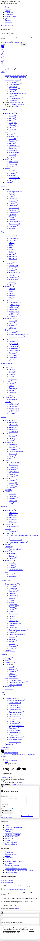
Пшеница (13, 628)
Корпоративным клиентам (14, 861)
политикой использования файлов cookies (18, 931)
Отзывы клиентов (11, 872)
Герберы (13, 203)
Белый (12, 139)
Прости (13, 96)
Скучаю (13, 100)
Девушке (13, 173)
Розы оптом (14, 728)
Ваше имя (4, 796)
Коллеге (12, 175)
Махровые (13, 465)
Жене (12, 180)
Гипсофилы (13, 388)
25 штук (13, 120)
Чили (12, 503)
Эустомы (13, 228)
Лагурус (13, 609)
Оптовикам (9, 14)
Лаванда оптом (15, 719)
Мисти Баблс (14, 348)
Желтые (12, 275)
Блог (6, 18)
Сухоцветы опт (11, 744)
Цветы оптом (15, 733)
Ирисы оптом (14, 716)
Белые (12, 268)
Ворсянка (13, 586)
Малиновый (14, 150)
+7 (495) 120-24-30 (17, 104)
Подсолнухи (14, 221)
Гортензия (13, 595)
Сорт (8, 339)
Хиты (8, 660)
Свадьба (13, 87)
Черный (12, 157)
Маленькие (14, 526)
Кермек (12, 600)
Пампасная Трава (15, 623)
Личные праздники (13, 80)
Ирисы (12, 215)
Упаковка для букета (12, 836)
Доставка (8, 9)
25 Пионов (13, 429)
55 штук (13, 127)
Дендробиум (14, 212)
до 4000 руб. (14, 312)
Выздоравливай (16, 98)
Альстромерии (15, 192)
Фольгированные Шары (19, 682)
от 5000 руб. (14, 411)
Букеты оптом (15, 703)
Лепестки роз (14, 238)
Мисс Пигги (14, 346)
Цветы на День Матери (13, 833)
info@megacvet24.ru (16, 102)
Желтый (13, 143)
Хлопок (12, 390)
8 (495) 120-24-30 (7, 25)
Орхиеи (12, 395)
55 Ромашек (13, 522)
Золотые (12, 284)
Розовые (13, 270)
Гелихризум (14, 589)
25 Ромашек (13, 517)
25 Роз (12, 247)
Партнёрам (9, 852)
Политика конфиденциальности (16, 869)
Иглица (12, 598)
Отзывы (8, 20)
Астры (12, 194)
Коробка (13, 321)
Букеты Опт (5, 747)
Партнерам (9, 12)
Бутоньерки (14, 399)
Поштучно (14, 240)
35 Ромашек (13, 520)
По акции (9, 182)
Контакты (8, 22)
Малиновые (14, 272)
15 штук (13, 118)
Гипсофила (14, 205)
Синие (12, 440)
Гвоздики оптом (15, 707)
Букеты (3, 109)
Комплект (9, 397)
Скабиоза (13, 632)
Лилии (12, 217)
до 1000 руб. (14, 305)
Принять (20, 936)
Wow (11, 360)
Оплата (7, 11)
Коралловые (14, 279)
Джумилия (13, 344)
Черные (12, 282)
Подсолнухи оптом (16, 726)
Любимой (13, 485)
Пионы (12, 383)
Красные (13, 266)
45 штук (13, 125)
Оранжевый (14, 148)
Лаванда (13, 607)
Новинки (10, 663)
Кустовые (13, 332)
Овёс (11, 618)
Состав (8, 547)
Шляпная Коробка (16, 451)
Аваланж (13, 341)
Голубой (12, 372)
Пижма (12, 625)
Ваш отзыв (5, 805)
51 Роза (13, 252)
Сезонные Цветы (11, 842)
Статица (13, 637)
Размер (8, 286)
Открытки (13, 671)
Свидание (14, 82)
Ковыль (12, 602)
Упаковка (9, 318)
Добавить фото (7, 811)
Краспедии (14, 605)
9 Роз (11, 243)
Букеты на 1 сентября (12, 835)
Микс (12, 134)
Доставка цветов (11, 854)
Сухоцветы (5, 580)
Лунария (12, 616)
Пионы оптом (14, 723)
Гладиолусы (14, 208)
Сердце (12, 328)
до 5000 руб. (14, 314)
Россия (12, 494)
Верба (12, 196)
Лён (11, 611)
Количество (10, 113)
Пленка (12, 456)
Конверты (13, 676)
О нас (7, 7)
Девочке (13, 487)
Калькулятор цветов (11, 753)
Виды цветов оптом (13, 698)
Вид (7, 159)
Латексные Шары (16, 680)
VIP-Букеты (9, 838)
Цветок (8, 381)
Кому (8, 169)
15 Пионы (13, 427)
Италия (13, 501)
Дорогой (13, 413)
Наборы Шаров (15, 685)
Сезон (8, 529)
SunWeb (16, 909)
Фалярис (13, 639)
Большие (13, 476)
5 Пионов (13, 422)
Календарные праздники (15, 76)
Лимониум (13, 614)
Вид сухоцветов (12, 584)
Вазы (11, 667)
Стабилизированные (17, 337)
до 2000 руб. (14, 307)
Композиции (14, 449)
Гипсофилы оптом (16, 712)
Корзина (13, 325)
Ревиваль (13, 353)
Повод (3, 72)
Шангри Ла (14, 357)
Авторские (13, 162)
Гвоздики (13, 198)
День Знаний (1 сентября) (18, 77)
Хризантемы (14, 224)
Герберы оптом (15, 710)
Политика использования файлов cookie (19, 870)
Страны (8, 491)
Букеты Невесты (6, 363)
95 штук (12, 130)
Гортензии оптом (15, 714)
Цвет (8, 132)
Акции (8, 490)
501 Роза (13, 256)
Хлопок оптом (15, 735)
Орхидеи (13, 219)
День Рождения (15, 84)
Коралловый (14, 152)
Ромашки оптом (15, 730)
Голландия (14, 496)
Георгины (13, 201)
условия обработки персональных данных (18, 930)
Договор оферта (10, 867)
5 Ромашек (13, 513)
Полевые (13, 166)
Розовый (13, 141)
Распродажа (5, 749)
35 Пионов (13, 432)
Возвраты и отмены (12, 865)
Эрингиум (13, 648)
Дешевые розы (15, 302)
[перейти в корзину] (2, 61)
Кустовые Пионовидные (19, 335)
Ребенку (13, 483)
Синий (12, 155)
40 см (12, 291)
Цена (8, 300)
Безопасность (9, 863)
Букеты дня (14, 164)
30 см (12, 289)
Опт (2, 694)
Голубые (12, 438)
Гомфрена (13, 593)
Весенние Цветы (11, 844)
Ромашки (4, 506)
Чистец (12, 644)
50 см (12, 293)
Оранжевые (14, 277)
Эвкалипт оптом (15, 739)
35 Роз (12, 250)
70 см (12, 298)
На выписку (14, 89)
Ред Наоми (14, 355)
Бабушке (13, 558)
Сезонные (14, 467)
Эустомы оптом (15, 742)
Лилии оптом (14, 721)
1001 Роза (13, 259)
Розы (2, 232)
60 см (12, 296)
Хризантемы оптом (16, 737)
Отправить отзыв (7, 777)
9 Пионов (13, 425)
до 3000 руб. (14, 309)
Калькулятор (9, 686)
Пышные (13, 474)
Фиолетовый (14, 146)
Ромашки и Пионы (16, 549)
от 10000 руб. (15, 316)
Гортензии (14, 210)
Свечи (12, 674)
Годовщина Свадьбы (17, 94)
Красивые (14, 469)
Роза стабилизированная (18, 630)
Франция (13, 498)
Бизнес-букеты (10, 829)
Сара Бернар (14, 462)
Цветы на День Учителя (13, 827)
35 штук (13, 123)
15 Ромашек (13, 515)
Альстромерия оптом (17, 700)
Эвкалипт (13, 226)
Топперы (13, 669)
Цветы (3, 186)
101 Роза (13, 254)
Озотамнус (13, 621)
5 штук (12, 116)
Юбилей (13, 91)
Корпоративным (10, 16)
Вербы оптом (14, 705)
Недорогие (14, 472)
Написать (19, 106)
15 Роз (12, 245)
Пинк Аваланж (15, 351)
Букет (12, 323)
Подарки (8, 664)
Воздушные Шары (11, 678)
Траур (3, 692)
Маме (12, 171)
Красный (13, 136)
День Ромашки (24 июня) (19, 542)
